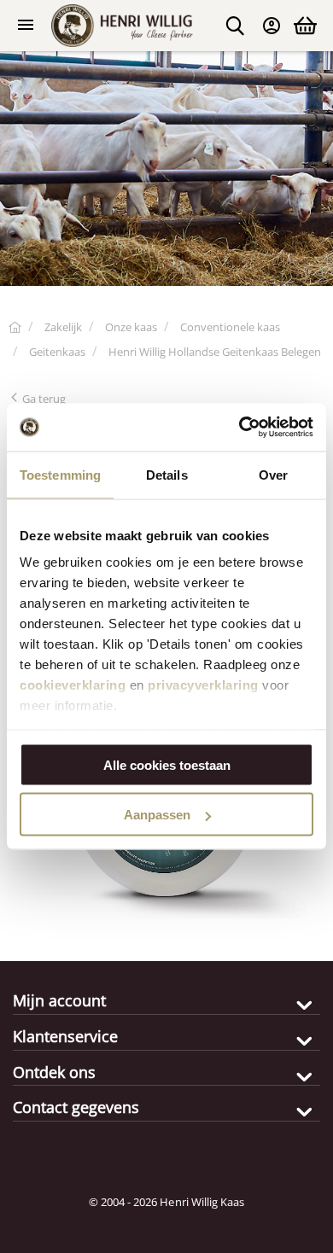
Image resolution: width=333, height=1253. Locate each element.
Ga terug (43, 398)
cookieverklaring (73, 685)
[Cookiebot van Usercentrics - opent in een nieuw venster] (239, 428)
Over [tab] (273, 474)
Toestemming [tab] (60, 474)
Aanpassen (157, 814)
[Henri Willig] (15, 327)
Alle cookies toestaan (167, 764)
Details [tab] (167, 474)
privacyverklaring (203, 685)
